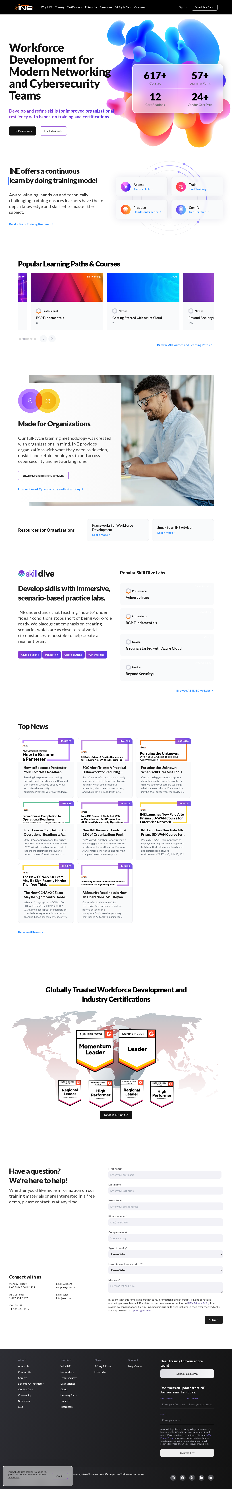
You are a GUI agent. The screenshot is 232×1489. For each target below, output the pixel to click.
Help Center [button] (135, 1366)
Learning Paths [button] (69, 1395)
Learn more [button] (13, 1477)
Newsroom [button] (24, 1400)
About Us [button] (23, 1366)
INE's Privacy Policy (198, 1303)
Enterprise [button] (100, 1372)
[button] (173, 1478)
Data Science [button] (68, 1383)
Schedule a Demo (204, 7)
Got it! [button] (59, 1476)
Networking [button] (67, 1372)
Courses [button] (65, 1400)
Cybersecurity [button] (69, 1377)
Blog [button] (20, 1406)
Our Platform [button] (25, 1389)
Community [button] (24, 1395)
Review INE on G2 (116, 1114)
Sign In (183, 7)
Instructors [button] (67, 1406)
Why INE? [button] (66, 1366)
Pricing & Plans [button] (102, 1366)
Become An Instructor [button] (31, 1383)
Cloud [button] (64, 1389)
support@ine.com (141, 1310)
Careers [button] (22, 1377)
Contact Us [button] (24, 1372)
